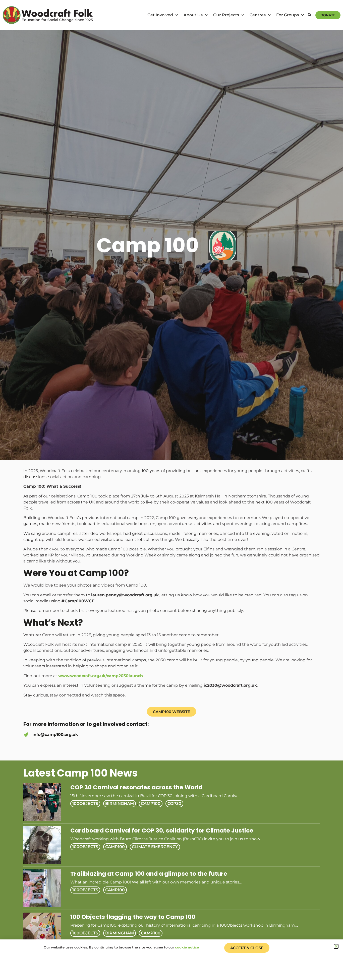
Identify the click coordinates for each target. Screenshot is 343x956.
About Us (193, 15)
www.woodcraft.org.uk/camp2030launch (100, 675)
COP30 (174, 803)
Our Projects (226, 15)
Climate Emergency (155, 846)
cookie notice (187, 947)
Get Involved (160, 15)
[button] (310, 15)
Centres (258, 15)
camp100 (150, 803)
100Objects (85, 803)
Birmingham (119, 803)
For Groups (287, 15)
